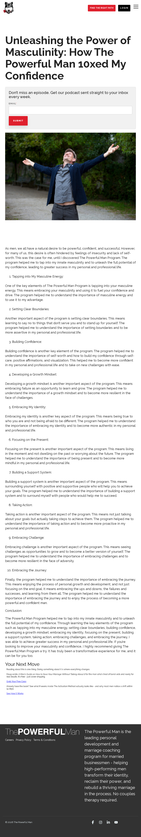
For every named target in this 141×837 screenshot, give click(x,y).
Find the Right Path (101, 8)
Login (124, 8)
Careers (9, 740)
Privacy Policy (23, 740)
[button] (135, 6)
